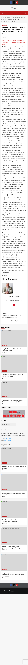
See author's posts (14, 300)
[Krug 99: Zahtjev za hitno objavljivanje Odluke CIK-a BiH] (14, 338)
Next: (18, 320)
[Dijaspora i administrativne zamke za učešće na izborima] (14, 364)
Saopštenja (5, 25)
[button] (2, 13)
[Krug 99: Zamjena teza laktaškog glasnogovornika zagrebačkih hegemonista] (14, 535)
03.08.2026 (5, 352)
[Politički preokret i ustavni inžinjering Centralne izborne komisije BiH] (14, 389)
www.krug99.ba (7, 440)
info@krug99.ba (8, 438)
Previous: (12, 315)
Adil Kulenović (14, 297)
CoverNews (21, 590)
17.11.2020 (5, 33)
